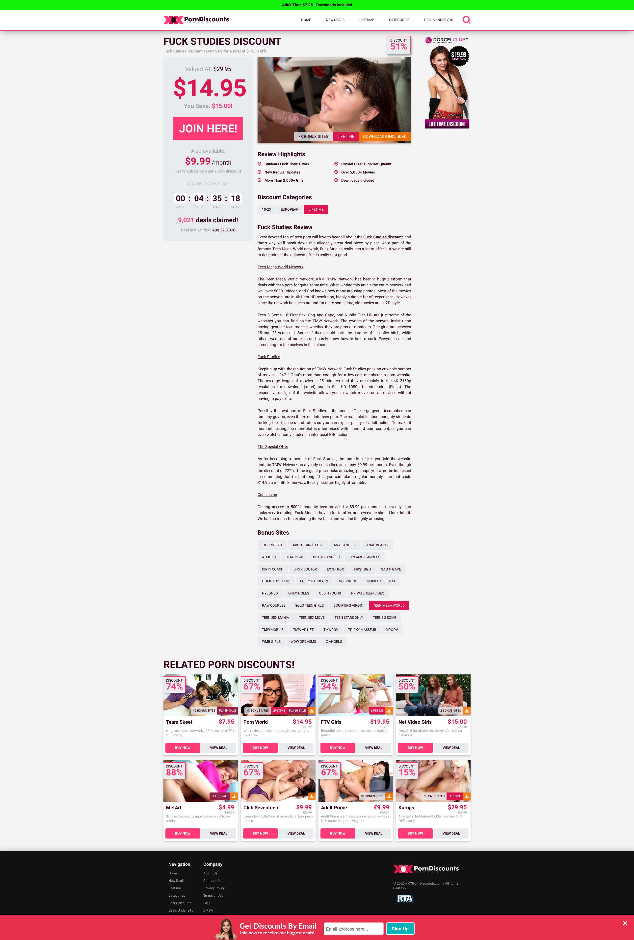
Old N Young (330, 593)
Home (306, 20)
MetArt (174, 808)
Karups (406, 808)
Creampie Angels (364, 557)
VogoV (392, 630)
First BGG (362, 569)
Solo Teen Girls (309, 605)
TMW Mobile (272, 630)
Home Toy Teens (276, 581)
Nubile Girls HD (381, 581)
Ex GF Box (335, 569)
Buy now (182, 748)
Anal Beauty (377, 545)
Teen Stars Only (349, 617)
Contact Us (211, 881)
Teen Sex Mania (275, 617)
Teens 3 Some (384, 617)
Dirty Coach (273, 569)
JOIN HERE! (208, 128)
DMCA (208, 910)
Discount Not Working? (208, 183)
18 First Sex (272, 545)
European (290, 209)
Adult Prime (334, 808)
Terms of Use (213, 895)
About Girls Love (308, 545)
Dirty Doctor (305, 569)
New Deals (335, 20)
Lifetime (366, 20)
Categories (399, 20)
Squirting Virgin (348, 605)
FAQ (206, 903)
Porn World (255, 722)
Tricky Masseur (362, 630)
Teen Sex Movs (312, 617)
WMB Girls (271, 641)
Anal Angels (345, 545)
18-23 (266, 209)
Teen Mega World (389, 605)
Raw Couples (273, 605)
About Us (210, 873)
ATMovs (269, 557)
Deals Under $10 (438, 20)
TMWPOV (330, 630)
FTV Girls (331, 722)
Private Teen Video (367, 593)
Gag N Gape (391, 569)
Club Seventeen (260, 808)
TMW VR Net (303, 630)
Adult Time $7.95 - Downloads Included (317, 4)
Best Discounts (179, 903)
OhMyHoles (298, 593)
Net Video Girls (415, 722)
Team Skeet (179, 722)
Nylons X (270, 593)
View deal (218, 748)
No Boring (348, 581)
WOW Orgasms (303, 641)
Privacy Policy (214, 888)
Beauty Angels (326, 557)
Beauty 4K (294, 557)
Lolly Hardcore (314, 581)
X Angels (334, 641)
